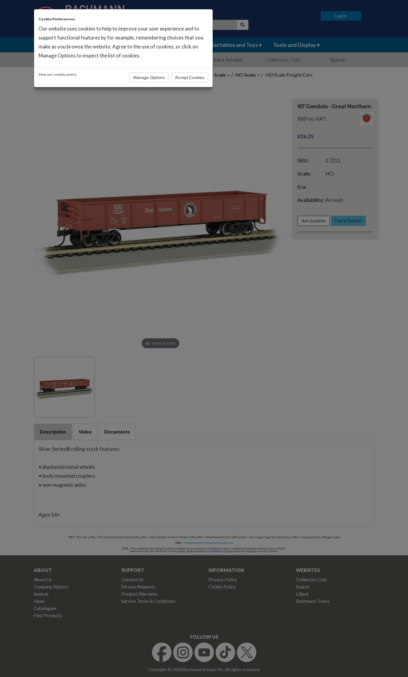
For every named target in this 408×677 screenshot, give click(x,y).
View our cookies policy (57, 75)
